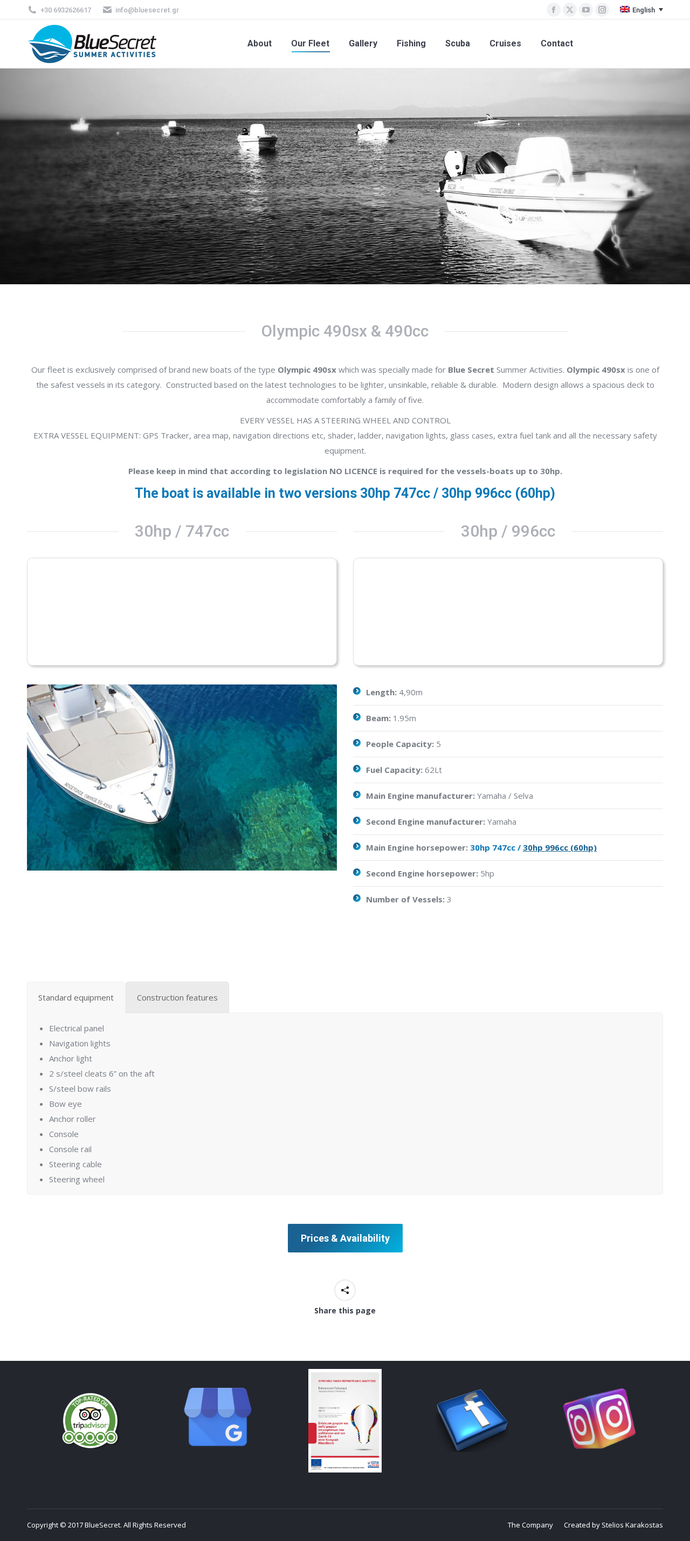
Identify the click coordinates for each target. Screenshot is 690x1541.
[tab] (76, 997)
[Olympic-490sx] (182, 777)
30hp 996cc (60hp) (560, 847)
